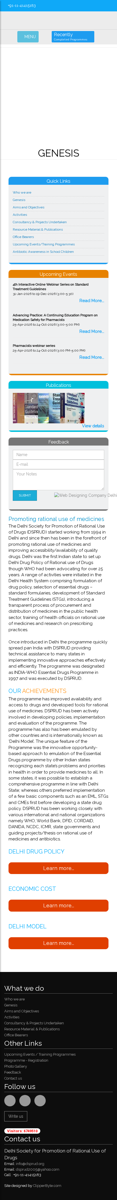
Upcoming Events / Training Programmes (40, 1054)
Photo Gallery (15, 1066)
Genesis (19, 200)
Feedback (12, 1072)
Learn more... (58, 868)
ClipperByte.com (47, 1185)
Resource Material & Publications (38, 229)
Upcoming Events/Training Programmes (44, 244)
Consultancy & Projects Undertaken (40, 222)
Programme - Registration (26, 1060)
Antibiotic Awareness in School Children (43, 252)
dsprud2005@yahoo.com (37, 1169)
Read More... (92, 300)
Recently (70, 36)
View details (93, 426)
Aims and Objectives (28, 207)
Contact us (13, 1078)
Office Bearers (23, 237)
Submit (25, 495)
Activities (20, 215)
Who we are (22, 192)
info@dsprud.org (30, 1164)
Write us (15, 1116)
